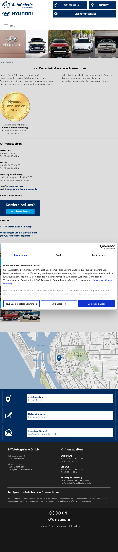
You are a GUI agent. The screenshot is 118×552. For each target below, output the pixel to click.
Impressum (62, 525)
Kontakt (43, 525)
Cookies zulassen (96, 303)
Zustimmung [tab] (20, 255)
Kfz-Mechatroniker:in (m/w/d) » (16, 226)
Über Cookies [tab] (97, 255)
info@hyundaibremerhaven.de (21, 189)
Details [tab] (59, 255)
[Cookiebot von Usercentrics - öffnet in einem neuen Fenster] (102, 247)
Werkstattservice (85, 13)
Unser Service (6, 62)
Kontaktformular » (37, 415)
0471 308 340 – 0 (71, 5)
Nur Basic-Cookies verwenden (21, 303)
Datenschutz (74, 525)
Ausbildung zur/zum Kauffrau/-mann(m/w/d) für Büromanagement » (19, 234)
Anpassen (57, 303)
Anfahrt (104, 5)
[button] (12, 26)
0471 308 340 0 (35, 398)
